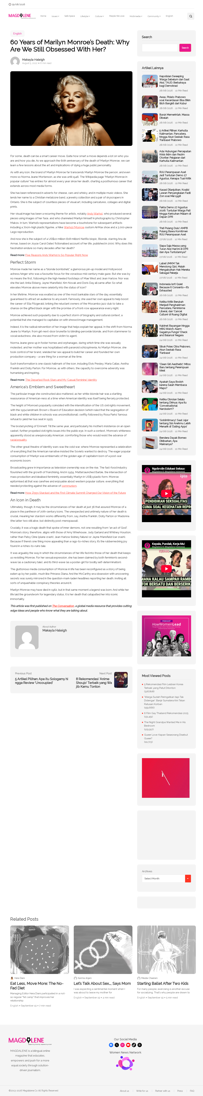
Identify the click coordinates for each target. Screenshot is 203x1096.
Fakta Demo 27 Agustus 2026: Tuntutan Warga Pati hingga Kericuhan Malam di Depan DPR (175, 212)
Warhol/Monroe (74, 227)
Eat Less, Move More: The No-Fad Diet (37, 985)
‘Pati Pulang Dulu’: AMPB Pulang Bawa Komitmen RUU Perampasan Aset (173, 231)
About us (124, 1091)
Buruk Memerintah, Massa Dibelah (174, 116)
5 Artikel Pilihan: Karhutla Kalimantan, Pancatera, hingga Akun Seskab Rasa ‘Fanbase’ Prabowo (174, 135)
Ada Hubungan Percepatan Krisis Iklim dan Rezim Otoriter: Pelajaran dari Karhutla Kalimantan (175, 156)
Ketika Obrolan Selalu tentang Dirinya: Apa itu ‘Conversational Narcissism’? (173, 404)
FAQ (192, 1091)
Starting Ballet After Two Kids (162, 983)
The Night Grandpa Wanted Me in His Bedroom (165, 724)
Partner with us (162, 1091)
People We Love (116, 16)
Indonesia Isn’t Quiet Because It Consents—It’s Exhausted (174, 287)
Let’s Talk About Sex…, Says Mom (102, 983)
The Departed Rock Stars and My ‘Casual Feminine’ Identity (61, 379)
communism (69, 485)
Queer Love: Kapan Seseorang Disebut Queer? (166, 736)
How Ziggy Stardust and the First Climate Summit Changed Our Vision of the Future (75, 492)
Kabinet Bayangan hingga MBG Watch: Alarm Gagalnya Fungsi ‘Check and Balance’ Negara (174, 330)
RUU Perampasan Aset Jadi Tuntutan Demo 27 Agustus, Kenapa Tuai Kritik (175, 175)
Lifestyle (84, 16)
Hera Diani (19, 978)
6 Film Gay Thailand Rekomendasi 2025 (166, 713)
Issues (54, 16)
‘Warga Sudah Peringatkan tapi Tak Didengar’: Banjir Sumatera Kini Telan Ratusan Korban (164, 701)
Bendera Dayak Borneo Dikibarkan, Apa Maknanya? (173, 441)
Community (153, 16)
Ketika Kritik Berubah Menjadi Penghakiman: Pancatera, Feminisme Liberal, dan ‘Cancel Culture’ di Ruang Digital (173, 308)
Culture (98, 16)
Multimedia (135, 16)
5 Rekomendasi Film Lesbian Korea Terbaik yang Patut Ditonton (163, 686)
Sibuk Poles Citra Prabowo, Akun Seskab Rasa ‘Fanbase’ (175, 349)
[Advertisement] (166, 835)
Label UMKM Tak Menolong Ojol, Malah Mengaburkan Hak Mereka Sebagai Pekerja (174, 268)
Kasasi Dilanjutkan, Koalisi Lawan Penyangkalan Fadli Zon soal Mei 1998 (175, 193)
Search (147, 37)
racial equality (18, 439)
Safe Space (69, 16)
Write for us (142, 1091)
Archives (147, 871)
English (169, 16)
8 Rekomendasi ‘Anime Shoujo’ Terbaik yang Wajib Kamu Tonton (94, 682)
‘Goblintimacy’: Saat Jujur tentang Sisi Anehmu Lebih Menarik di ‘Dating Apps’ (175, 423)
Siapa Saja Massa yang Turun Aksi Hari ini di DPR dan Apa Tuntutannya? (173, 249)
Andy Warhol (95, 213)
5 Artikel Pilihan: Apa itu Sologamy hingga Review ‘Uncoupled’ (41, 681)
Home (43, 16)
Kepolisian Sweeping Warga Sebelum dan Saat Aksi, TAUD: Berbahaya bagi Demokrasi (174, 81)
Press (180, 1091)
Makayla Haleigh (33, 59)
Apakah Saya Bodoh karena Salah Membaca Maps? (173, 385)
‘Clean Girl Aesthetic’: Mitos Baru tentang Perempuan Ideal (175, 367)
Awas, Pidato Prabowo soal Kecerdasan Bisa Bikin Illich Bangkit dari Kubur (174, 100)
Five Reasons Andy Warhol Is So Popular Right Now (56, 255)
